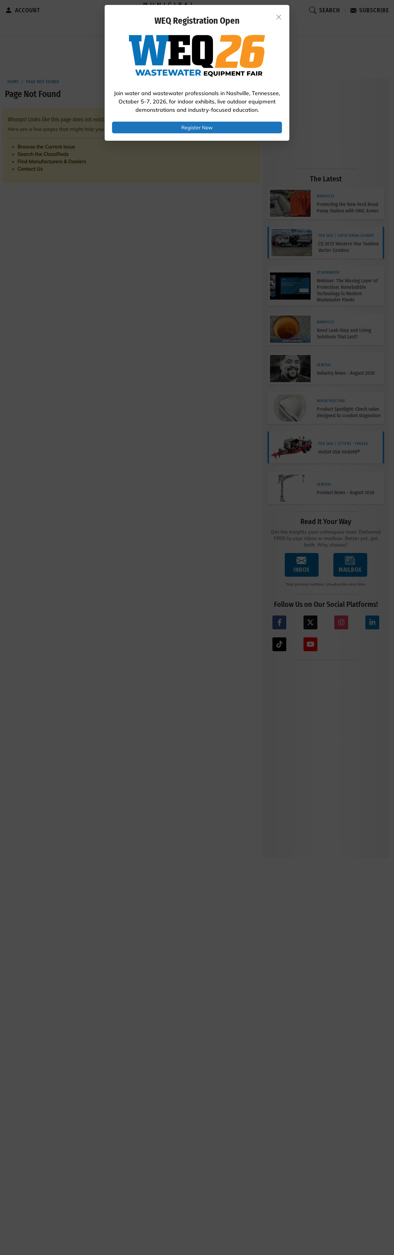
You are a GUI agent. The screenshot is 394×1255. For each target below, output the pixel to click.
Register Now (197, 127)
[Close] (278, 17)
